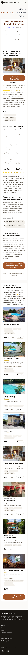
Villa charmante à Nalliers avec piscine (10, 536)
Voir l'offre (19, 337)
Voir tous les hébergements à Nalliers (14, 597)
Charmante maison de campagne (13, 570)
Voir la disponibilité (13, 78)
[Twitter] (5, 651)
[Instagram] (8, 651)
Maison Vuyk (8, 431)
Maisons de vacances (14, 12)
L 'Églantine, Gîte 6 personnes (12, 324)
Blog (8, 12)
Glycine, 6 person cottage (11, 358)
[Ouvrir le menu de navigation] (25, 2)
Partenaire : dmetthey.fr (6, 632)
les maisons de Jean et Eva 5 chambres (9, 499)
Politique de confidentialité (7, 638)
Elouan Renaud (11, 27)
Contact (3, 630)
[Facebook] (2, 651)
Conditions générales (6, 641)
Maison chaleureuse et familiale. (13, 463)
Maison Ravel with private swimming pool (10, 396)
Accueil (3, 12)
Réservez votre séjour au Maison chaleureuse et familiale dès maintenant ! (14, 265)
